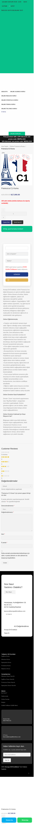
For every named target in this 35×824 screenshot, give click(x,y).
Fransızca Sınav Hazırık (8, 682)
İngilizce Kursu (5, 656)
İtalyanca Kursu (5, 668)
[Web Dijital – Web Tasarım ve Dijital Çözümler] (5, 775)
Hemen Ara (9, 820)
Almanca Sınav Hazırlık (8, 676)
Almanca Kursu (5, 659)
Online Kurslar (5, 699)
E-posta (4, 542)
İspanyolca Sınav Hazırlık (8, 685)
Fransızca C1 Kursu (8, 149)
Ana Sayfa (4, 146)
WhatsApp (25, 820)
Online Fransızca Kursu (17, 146)
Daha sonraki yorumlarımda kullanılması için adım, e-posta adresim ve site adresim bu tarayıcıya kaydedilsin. (15, 556)
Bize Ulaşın (9, 592)
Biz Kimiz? (4, 693)
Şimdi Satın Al (17, 222)
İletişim (3, 702)
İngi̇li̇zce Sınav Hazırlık (7, 679)
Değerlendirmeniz (7, 512)
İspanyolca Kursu (6, 662)
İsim (3, 534)
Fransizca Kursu (6, 665)
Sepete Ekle (6, 222)
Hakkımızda (4, 696)
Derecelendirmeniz (7, 506)
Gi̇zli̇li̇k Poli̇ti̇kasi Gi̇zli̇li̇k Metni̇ (9, 705)
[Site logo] (9, 81)
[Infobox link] (17, 717)
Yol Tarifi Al (9, 614)
